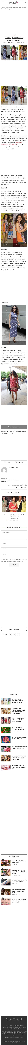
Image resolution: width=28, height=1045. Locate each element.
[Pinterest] (15, 634)
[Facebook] (3, 634)
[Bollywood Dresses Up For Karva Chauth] (14, 504)
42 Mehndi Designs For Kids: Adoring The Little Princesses (18, 767)
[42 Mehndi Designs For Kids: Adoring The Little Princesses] (5, 768)
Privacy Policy (17, 1028)
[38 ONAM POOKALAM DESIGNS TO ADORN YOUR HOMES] (5, 730)
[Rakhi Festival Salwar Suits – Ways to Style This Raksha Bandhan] (5, 720)
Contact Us (5, 1027)
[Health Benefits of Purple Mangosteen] (5, 863)
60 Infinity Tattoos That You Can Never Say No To (19, 880)
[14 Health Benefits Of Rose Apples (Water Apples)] (5, 749)
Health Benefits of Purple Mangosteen (19, 861)
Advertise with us (14, 1025)
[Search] (25, 2)
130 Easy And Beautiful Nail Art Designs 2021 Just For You (19, 872)
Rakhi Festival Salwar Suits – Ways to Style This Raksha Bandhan (19, 720)
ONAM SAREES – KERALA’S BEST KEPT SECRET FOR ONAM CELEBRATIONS (18, 711)
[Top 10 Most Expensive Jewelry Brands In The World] (5, 892)
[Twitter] (7, 634)
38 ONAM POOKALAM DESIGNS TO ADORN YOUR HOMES (18, 729)
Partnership (10, 1028)
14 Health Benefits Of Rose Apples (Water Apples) (19, 747)
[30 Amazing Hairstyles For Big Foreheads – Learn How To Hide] (5, 758)
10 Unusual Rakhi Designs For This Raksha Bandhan (19, 737)
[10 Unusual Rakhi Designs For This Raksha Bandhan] (5, 739)
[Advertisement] (14, 23)
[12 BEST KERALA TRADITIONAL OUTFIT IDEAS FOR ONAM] (5, 701)
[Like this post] (16, 462)
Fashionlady (11, 42)
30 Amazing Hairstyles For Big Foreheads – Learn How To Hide (19, 757)
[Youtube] (18, 634)
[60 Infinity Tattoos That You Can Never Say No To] (5, 882)
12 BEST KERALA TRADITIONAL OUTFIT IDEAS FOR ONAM (18, 700)
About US (7, 1025)
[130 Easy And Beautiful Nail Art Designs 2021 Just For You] (5, 872)
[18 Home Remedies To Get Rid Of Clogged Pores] (5, 902)
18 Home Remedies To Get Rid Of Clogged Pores (19, 900)
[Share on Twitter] (19, 462)
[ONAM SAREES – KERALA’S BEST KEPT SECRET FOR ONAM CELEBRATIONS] (5, 711)
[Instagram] (11, 634)
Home (2, 7)
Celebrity (7, 7)
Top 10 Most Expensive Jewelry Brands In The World (18, 891)
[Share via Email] (22, 462)
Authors (21, 1025)
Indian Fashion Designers (19, 1027)
